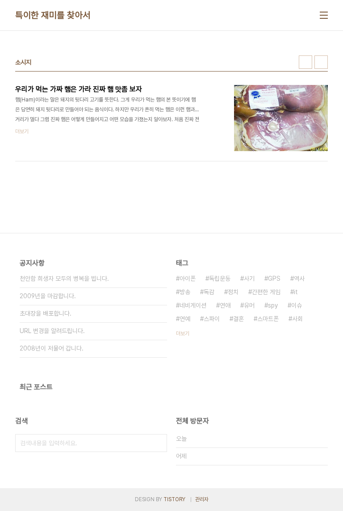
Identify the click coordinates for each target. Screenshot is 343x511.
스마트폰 (268, 318)
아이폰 (188, 278)
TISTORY (174, 499)
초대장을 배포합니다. (45, 313)
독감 (209, 292)
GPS (274, 278)
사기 (249, 278)
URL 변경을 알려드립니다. (52, 330)
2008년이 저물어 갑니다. (52, 348)
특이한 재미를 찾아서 (53, 15)
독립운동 (219, 278)
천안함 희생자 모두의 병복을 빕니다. (64, 278)
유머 (249, 305)
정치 (233, 292)
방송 (185, 292)
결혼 (238, 318)
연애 (225, 305)
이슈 (296, 305)
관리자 (202, 499)
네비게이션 (193, 305)
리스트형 (321, 62)
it (296, 292)
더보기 (182, 333)
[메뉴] (324, 15)
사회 (297, 318)
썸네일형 (305, 62)
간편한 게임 (266, 292)
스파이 (212, 318)
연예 (185, 318)
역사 (299, 278)
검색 (158, 443)
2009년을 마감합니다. (48, 296)
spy (273, 305)
